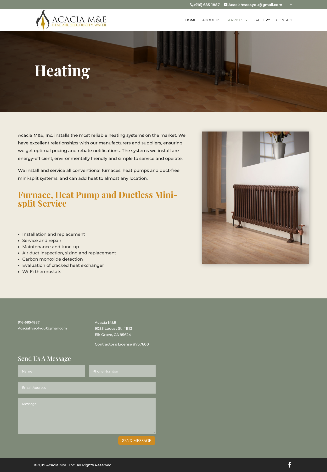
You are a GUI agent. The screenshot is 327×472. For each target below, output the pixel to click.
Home (190, 20)
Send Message (136, 440)
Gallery (262, 20)
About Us (211, 20)
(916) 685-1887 (207, 4)
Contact (284, 20)
